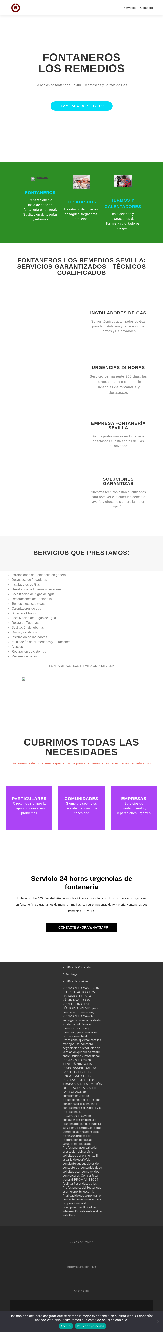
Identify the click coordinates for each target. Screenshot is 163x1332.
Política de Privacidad (77, 967)
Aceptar (66, 1326)
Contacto (146, 7)
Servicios (130, 7)
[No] (158, 1321)
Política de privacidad (90, 1326)
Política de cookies (75, 981)
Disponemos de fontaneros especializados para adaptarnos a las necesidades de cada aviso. (81, 763)
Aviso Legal (70, 974)
